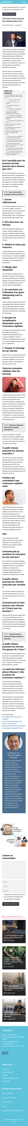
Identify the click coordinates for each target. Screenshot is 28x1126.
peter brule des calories (9, 1097)
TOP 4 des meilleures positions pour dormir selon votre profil (13, 988)
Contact (4, 1075)
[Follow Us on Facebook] (3, 1053)
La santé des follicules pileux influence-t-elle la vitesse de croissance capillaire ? (14, 153)
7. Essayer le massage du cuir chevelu (14, 121)
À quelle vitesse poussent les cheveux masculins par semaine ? (14, 140)
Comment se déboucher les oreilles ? (10, 841)
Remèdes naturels (13, 7)
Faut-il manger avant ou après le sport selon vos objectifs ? (12, 1014)
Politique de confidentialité (10, 1078)
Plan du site (5, 1069)
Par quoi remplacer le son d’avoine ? (17, 829)
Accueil (4, 7)
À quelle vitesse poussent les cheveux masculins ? (13, 128)
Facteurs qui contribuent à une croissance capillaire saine (13, 131)
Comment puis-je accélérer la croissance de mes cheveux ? (14, 137)
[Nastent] (7, 2)
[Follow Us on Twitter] (7, 1053)
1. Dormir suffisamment (14, 100)
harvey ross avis (7, 1102)
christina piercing (7, 1093)
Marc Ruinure (10, 25)
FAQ (7, 134)
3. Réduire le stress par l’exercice (13, 106)
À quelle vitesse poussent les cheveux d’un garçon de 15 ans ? (14, 149)
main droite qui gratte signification (12, 1110)
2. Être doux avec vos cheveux (12, 102)
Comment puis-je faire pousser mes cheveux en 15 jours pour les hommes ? (14, 145)
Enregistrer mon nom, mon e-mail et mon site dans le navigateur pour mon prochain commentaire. (14, 897)
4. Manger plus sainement (14, 109)
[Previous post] (2, 829)
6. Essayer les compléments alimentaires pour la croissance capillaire (14, 117)
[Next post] (25, 841)
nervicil (4, 1106)
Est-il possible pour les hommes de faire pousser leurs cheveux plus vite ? (14, 96)
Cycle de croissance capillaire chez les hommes (13, 124)
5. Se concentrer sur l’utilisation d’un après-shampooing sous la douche (13, 112)
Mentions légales (7, 1072)
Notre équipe (6, 1081)
